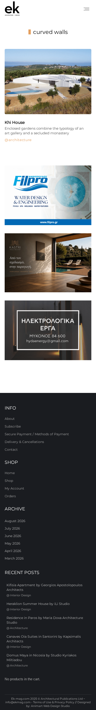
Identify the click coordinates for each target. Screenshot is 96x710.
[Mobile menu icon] (86, 9)
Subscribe (13, 426)
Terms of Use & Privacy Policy (53, 702)
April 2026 (13, 551)
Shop (9, 481)
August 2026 (15, 521)
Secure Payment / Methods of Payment (37, 434)
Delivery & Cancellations (24, 442)
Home (10, 473)
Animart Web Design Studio (50, 706)
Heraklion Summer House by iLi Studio (38, 604)
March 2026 (14, 558)
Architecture (20, 140)
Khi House (15, 122)
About (10, 419)
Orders (10, 496)
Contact (11, 449)
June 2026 (13, 536)
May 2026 (12, 543)
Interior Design (20, 595)
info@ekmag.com (18, 702)
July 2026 (12, 528)
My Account (14, 488)
